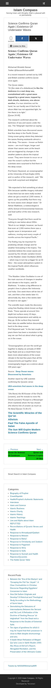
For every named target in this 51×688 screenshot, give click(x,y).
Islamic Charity (16, 511)
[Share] (22, 38)
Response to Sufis (18, 551)
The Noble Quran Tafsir (20, 560)
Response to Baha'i (18, 539)
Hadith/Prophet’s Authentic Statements (26, 499)
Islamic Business (17, 508)
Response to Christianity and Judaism (26, 542)
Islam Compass (25, 10)
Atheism (13, 419)
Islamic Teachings (17, 517)
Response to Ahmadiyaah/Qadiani (24, 533)
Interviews (14, 502)
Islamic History (16, 514)
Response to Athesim (19, 536)
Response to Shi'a (18, 548)
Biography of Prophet (19, 493)
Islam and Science (18, 505)
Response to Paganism (20, 545)
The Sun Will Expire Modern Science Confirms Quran (24, 431)
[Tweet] (36, 38)
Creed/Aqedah (16, 496)
